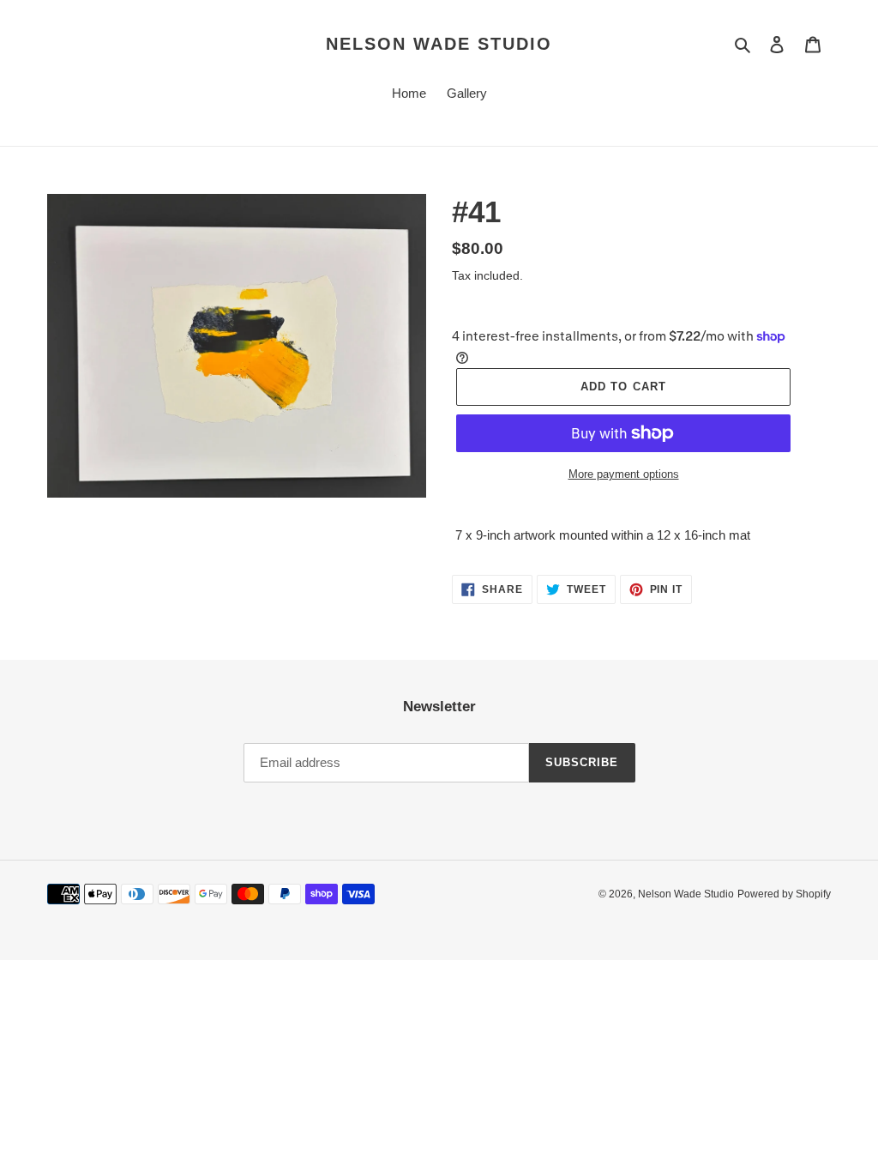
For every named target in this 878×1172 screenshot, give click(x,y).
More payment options (623, 474)
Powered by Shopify (784, 894)
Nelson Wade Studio (439, 43)
